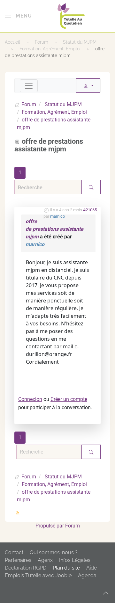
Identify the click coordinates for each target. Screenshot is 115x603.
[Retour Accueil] (71, 16)
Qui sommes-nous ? (54, 552)
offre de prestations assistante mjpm (54, 229)
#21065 (90, 209)
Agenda (87, 575)
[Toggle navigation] (29, 85)
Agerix (45, 560)
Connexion (30, 399)
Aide (91, 568)
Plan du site (66, 568)
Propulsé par (50, 526)
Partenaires (18, 560)
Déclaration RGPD (25, 568)
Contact (14, 552)
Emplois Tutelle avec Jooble (38, 575)
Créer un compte (68, 399)
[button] (18, 16)
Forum (72, 526)
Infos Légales (74, 560)
